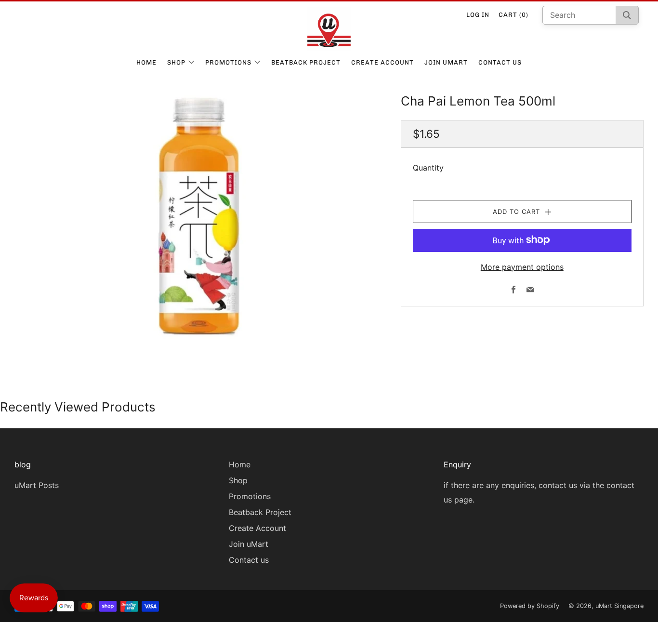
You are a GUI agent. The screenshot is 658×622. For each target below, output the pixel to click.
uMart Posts (36, 485)
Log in (477, 14)
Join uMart (446, 62)
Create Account (382, 62)
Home (146, 62)
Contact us (500, 62)
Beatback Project (306, 62)
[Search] (627, 15)
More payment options (522, 266)
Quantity (428, 167)
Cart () (513, 14)
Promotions (228, 62)
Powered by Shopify (529, 605)
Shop (176, 62)
